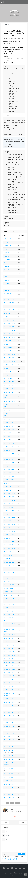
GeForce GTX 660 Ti (9, 686)
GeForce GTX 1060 (9, 316)
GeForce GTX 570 (9, 729)
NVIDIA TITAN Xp (9, 592)
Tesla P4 (6, 256)
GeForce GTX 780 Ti (9, 655)
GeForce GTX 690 (9, 676)
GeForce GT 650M (9, 433)
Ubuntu (17, 802)
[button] (14, 817)
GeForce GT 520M (9, 521)
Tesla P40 (6, 252)
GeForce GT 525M (9, 514)
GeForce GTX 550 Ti (9, 709)
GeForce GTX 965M (9, 330)
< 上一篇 (4, 822)
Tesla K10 (6, 276)
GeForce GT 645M (9, 440)
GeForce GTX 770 (9, 662)
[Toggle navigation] (25, 2)
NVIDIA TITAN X (8, 595)
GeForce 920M (8, 347)
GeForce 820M (8, 375)
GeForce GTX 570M (9, 497)
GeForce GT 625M (9, 473)
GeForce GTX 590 (9, 722)
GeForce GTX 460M (9, 531)
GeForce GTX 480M (9, 548)
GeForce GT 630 (8, 774)
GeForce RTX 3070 (9, 565)
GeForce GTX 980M (9, 323)
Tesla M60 (7, 259)
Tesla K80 (6, 266)
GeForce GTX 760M (9, 392)
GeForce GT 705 (8, 759)
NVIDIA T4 (7, 242)
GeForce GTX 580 (9, 726)
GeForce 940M (8, 340)
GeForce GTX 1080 (9, 310)
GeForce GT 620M (9, 479)
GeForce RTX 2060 (9, 306)
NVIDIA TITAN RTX (9, 569)
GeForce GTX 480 (9, 733)
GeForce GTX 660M (9, 422)
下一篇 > (23, 822)
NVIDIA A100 (7, 239)
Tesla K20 (6, 273)
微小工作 (7, 24)
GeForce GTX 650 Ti (9, 698)
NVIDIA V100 (7, 245)
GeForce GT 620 (8, 777)
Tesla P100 (7, 249)
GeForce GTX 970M (9, 327)
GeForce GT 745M (9, 436)
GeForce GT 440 (8, 787)
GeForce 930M (8, 344)
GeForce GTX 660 (9, 689)
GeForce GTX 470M (9, 528)
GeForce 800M (8, 378)
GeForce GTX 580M (9, 493)
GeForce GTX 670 (9, 683)
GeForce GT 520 (8, 784)
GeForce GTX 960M (9, 333)
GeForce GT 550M (9, 507)
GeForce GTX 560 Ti (9, 705)
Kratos (10, 873)
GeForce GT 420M (9, 541)
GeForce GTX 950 (9, 652)
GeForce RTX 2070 (9, 303)
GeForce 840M (8, 368)
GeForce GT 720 (8, 755)
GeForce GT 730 (8, 746)
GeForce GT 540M (9, 510)
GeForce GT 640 (8, 768)
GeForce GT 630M (9, 469)
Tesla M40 (7, 263)
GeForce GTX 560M (9, 500)
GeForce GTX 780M (9, 382)
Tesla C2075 (7, 290)
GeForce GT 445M (9, 534)
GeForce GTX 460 (9, 712)
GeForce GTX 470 (9, 736)
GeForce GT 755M (9, 426)
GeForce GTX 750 (9, 672)
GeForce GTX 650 (9, 702)
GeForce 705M (8, 486)
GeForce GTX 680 (9, 679)
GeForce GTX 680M (9, 401)
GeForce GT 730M (9, 446)
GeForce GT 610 (8, 780)
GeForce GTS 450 (9, 716)
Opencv (12, 802)
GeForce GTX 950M (9, 337)
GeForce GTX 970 (9, 645)
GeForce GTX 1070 (9, 313)
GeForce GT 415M (9, 545)
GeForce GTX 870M (9, 358)
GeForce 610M (8, 490)
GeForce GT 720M (9, 476)
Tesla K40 (6, 270)
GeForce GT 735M (9, 459)
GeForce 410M (8, 555)
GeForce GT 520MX (9, 517)
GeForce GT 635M (9, 462)
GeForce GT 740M (9, 443)
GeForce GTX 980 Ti (9, 638)
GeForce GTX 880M (9, 354)
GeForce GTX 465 (9, 740)
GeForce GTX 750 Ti (9, 669)
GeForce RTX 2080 (9, 299)
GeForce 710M (8, 483)
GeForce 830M (8, 371)
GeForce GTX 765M (9, 388)
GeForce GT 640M (9, 450)
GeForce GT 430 (8, 794)
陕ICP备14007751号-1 (14, 875)
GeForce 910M (8, 351)
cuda (7, 802)
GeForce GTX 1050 (9, 614)
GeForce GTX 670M (9, 419)
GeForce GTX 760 (9, 665)
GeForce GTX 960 (9, 648)
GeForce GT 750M (9, 429)
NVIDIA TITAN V (8, 588)
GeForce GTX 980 (9, 320)
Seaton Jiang (19, 873)
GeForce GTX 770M (9, 385)
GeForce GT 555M (9, 504)
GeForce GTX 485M (9, 524)
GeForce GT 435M (9, 538)
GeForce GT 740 (8, 743)
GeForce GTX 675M (9, 410)
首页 (3, 24)
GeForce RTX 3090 (9, 558)
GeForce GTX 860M (9, 361)
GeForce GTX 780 (9, 658)
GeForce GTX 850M (9, 364)
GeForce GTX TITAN (9, 634)
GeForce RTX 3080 (9, 562)
